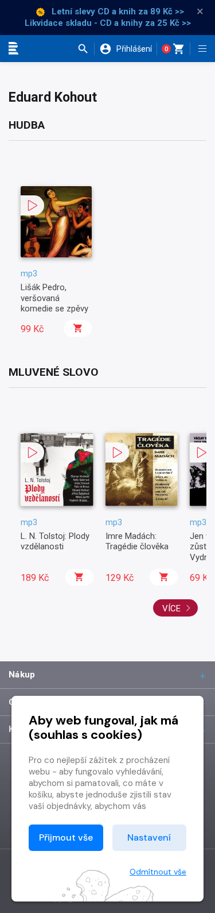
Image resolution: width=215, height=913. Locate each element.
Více (172, 608)
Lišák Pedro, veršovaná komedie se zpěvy (54, 298)
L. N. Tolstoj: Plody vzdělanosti (55, 541)
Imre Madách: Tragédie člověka (137, 541)
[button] (86, 49)
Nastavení (149, 837)
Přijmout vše (66, 837)
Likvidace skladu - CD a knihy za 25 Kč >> (108, 23)
